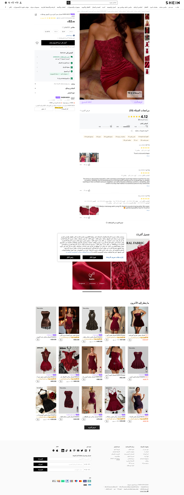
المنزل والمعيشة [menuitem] (111, 7)
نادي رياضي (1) (131, 136)
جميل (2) (98, 136)
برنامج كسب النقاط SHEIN (115, 459)
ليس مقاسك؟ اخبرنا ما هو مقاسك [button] (67, 38)
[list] (75, 450)
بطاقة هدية (117, 456)
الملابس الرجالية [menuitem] (138, 7)
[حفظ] (37, 42)
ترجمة (148, 155)
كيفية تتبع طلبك (130, 465)
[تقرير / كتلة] (81, 165)
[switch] (132, 131)
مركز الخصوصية (145, 486)
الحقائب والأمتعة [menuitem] (61, 7)
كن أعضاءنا (146, 454)
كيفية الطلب (131, 449)
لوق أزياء (146, 456)
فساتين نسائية (122, 11)
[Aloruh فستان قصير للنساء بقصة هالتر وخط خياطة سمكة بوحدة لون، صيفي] (138, 400)
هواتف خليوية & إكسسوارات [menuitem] (21, 7)
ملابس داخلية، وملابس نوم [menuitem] (125, 7)
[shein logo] (173, 2)
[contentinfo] (62, 481)
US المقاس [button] (67, 27)
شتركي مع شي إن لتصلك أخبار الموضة (82, 455)
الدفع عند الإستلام (116, 454)
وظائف (147, 461)
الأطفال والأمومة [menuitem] (86, 7)
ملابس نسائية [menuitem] (163, 7)
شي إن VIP (131, 463)
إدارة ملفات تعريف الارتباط (111, 486)
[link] (16, 2)
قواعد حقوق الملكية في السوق (131, 489)
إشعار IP (120, 489)
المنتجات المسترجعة (129, 454)
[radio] (71, 31)
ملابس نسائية (137, 11)
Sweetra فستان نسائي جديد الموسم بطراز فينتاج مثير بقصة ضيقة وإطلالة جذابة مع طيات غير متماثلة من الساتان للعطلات (46, 337)
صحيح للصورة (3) (108, 136)
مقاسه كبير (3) (127, 140)
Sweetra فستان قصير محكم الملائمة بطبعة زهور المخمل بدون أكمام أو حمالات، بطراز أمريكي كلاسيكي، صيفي (69, 416)
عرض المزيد (92, 427)
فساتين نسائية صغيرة (113, 11)
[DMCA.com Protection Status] (85, 485)
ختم (115, 489)
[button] (9, 3)
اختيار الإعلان (109, 489)
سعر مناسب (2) (144, 140)
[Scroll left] (8, 7)
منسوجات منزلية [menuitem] (34, 7)
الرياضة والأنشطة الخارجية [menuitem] (48, 7)
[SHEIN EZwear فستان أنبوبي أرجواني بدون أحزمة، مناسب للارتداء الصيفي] (115, 360)
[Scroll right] (5, 7)
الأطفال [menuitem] (146, 7)
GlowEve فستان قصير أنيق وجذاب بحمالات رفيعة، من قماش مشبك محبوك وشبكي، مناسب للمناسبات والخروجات (46, 415)
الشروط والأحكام (144, 489)
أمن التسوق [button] (67, 71)
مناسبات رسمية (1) (120, 136)
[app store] (57, 451)
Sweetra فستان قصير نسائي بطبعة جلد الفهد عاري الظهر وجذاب (92, 337)
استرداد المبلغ (131, 456)
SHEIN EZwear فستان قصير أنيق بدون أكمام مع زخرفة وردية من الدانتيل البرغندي (115, 335)
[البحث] (68, 3)
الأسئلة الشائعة (116, 451)
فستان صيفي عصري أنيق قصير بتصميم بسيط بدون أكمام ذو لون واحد (138, 335)
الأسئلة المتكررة (130, 461)
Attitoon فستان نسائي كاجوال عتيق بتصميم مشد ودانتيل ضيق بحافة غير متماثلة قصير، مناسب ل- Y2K (69, 377)
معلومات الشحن (130, 451)
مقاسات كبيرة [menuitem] (153, 7)
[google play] (53, 451)
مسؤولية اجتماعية (144, 458)
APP (57, 446)
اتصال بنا (146, 451)
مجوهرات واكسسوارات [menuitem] (73, 7)
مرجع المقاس (131, 458)
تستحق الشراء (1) (89, 136)
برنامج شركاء (145, 463)
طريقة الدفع (117, 449)
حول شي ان (146, 449)
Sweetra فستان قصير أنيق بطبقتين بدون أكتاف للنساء (138, 377)
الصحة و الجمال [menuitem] (96, 7)
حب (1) (135, 140)
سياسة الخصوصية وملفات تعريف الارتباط (129, 486)
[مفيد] (89, 165)
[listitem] (138, 325)
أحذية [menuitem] (103, 7)
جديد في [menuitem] (170, 7)
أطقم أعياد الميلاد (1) (143, 136)
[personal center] (20, 3)
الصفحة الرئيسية (146, 11)
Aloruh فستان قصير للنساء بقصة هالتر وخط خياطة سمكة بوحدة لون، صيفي (138, 416)
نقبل (90, 477)
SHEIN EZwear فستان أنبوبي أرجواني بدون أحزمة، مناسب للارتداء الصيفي (115, 375)
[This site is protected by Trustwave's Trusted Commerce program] (89, 485)
